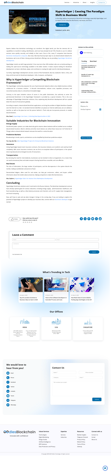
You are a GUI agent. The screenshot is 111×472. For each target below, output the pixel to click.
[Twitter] (85, 219)
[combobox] (82, 373)
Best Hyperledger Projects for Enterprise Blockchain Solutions (36, 141)
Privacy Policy (81, 440)
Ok (10, 470)
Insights (92, 2)
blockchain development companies (17, 56)
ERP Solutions (43, 445)
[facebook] (81, 219)
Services (67, 2)
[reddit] (100, 219)
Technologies (43, 436)
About (85, 2)
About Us (94, 440)
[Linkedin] (96, 219)
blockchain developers (61, 200)
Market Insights (81, 436)
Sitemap (79, 447)
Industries (76, 2)
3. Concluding (83, 54)
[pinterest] (88, 219)
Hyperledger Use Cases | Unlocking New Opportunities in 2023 (32, 116)
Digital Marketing (44, 438)
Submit (97, 400)
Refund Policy (81, 443)
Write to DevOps (86, 148)
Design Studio (43, 440)
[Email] (92, 219)
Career (94, 438)
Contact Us (101, 2)
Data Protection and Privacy (47, 447)
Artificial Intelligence (45, 443)
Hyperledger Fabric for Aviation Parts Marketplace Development (33, 179)
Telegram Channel (82, 438)
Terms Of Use (81, 445)
